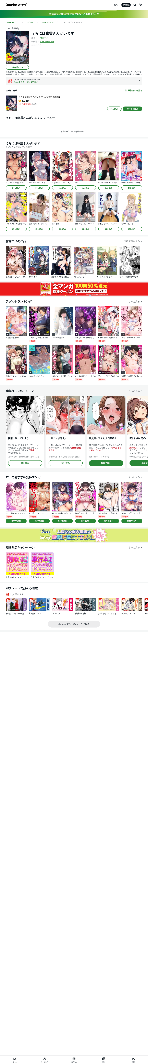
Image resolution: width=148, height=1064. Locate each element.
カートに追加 (132, 108)
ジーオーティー (47, 41)
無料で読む (106, 463)
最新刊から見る (135, 90)
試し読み (114, 108)
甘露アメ (44, 37)
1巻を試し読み (17, 67)
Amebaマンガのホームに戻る (74, 624)
